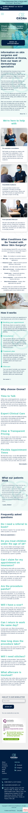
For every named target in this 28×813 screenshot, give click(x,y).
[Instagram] (18, 767)
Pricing (4, 767)
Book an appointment (13, 42)
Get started (6, 379)
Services (4, 764)
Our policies (20, 810)
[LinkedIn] (18, 770)
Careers (4, 773)
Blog (3, 771)
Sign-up (8, 706)
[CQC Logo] (8, 722)
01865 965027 (9, 6)
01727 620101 (17, 782)
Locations (5, 766)
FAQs (3, 769)
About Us (22, 113)
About (3, 762)
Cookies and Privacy (10, 810)
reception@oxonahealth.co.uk (12, 785)
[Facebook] (18, 765)
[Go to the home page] (21, 16)
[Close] (27, 1)
